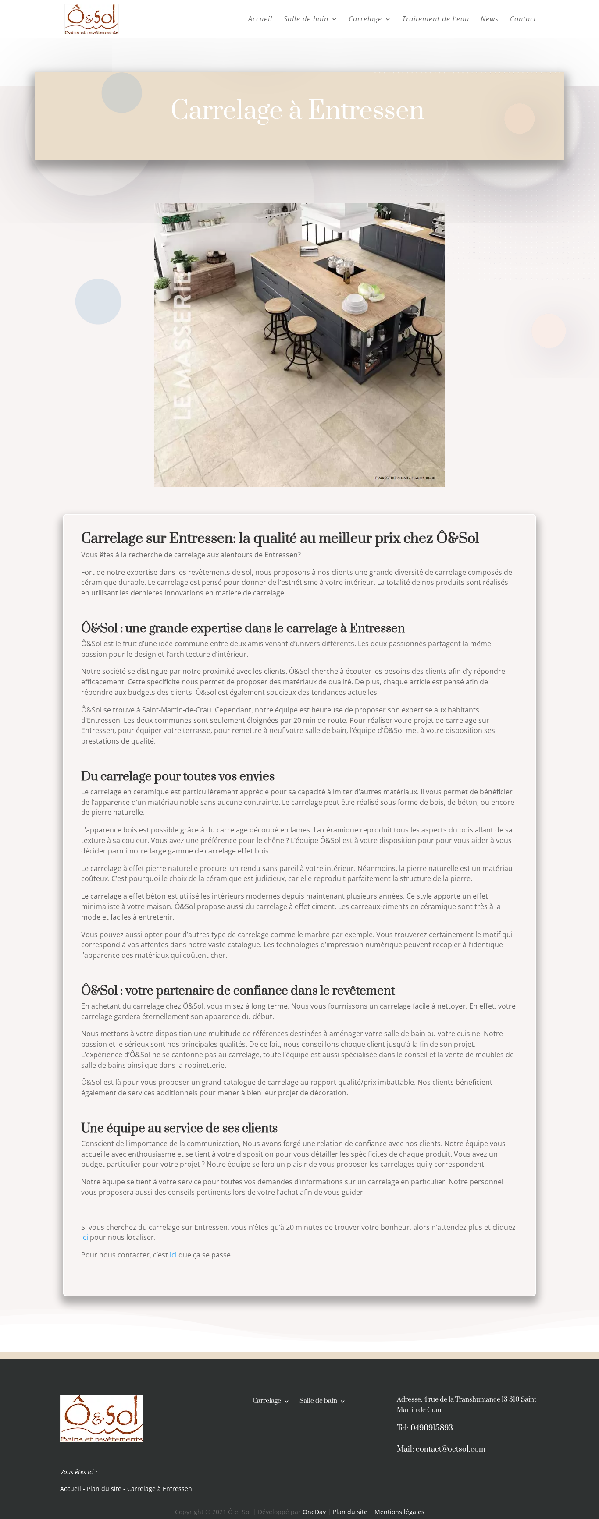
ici (84, 1237)
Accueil (260, 20)
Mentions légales (399, 1512)
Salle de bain (306, 20)
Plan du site (104, 1488)
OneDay (315, 1512)
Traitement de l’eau (435, 20)
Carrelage (365, 20)
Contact (523, 20)
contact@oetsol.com (450, 1449)
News (490, 20)
